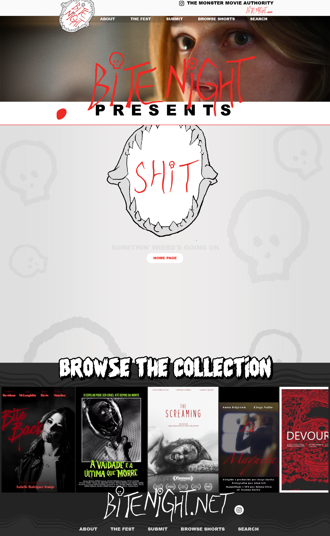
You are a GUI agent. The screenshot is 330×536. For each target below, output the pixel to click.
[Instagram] (181, 3)
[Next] (305, 59)
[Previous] (25, 59)
